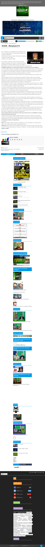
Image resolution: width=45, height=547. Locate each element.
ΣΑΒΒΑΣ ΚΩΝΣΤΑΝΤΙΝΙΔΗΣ (13, 41)
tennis (14, 459)
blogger (8, 154)
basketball (15, 461)
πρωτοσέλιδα (19, 182)
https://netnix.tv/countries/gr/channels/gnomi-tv (22, 464)
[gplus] (32, 472)
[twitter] (30, 472)
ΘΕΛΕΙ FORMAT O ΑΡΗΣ (22, 41)
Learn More (21, 5)
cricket (14, 461)
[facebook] (29, 472)
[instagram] (41, 472)
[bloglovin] (35, 472)
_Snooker (14, 458)
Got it (25, 5)
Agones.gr (23, 237)
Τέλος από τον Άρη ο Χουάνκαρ (23, 204)
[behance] (40, 472)
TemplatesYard (19, 545)
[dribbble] (37, 472)
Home (2, 43)
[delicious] (43, 472)
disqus (22, 154)
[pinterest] (34, 472)
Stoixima (26, 237)
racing (14, 460)
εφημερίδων (24, 182)
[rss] (38, 472)
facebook (36, 154)
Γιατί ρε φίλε (20, 444)
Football (14, 457)
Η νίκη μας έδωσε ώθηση (38, 41)
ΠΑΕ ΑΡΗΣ (32, 41)
